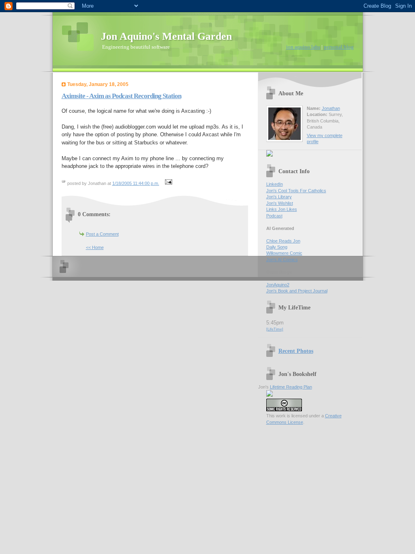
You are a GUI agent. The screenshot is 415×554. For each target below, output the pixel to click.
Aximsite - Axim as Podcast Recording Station (121, 96)
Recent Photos (295, 351)
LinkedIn (274, 184)
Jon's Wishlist (279, 203)
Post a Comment (102, 234)
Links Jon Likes (281, 209)
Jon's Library (279, 196)
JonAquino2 (277, 284)
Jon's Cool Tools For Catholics (296, 190)
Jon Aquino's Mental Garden (166, 36)
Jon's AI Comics (282, 259)
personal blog (339, 47)
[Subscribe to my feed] (269, 154)
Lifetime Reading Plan (291, 386)
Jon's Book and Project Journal (296, 290)
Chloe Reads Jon (283, 240)
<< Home (95, 247)
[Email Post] (167, 183)
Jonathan (331, 108)
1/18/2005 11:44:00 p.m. (135, 183)
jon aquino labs (303, 47)
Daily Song (276, 247)
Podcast (274, 215)
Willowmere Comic (284, 253)
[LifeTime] (274, 329)
